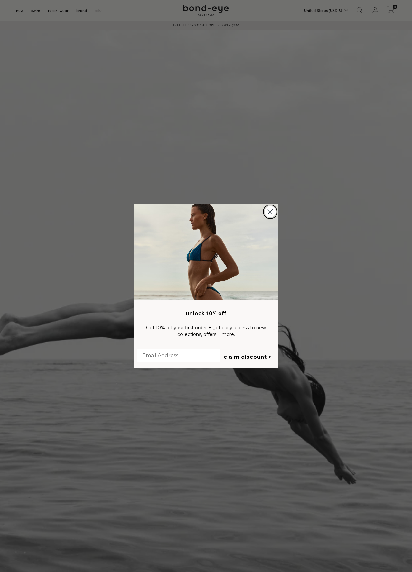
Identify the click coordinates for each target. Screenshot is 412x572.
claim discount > (248, 357)
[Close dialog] (270, 211)
